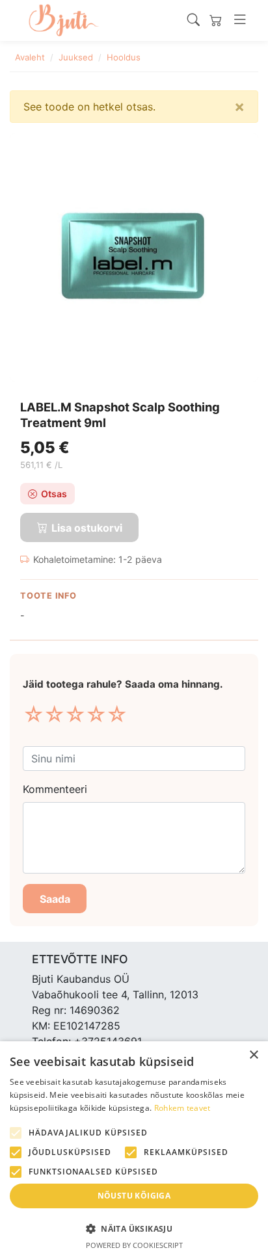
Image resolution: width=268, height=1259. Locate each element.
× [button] (253, 1055)
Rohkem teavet (182, 1107)
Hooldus (124, 57)
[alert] (134, 1150)
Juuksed (76, 57)
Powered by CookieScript (134, 1245)
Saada (55, 898)
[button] (134, 1228)
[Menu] (240, 20)
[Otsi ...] (193, 20)
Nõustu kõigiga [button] (134, 1195)
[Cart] (215, 20)
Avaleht (30, 57)
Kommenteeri (55, 789)
